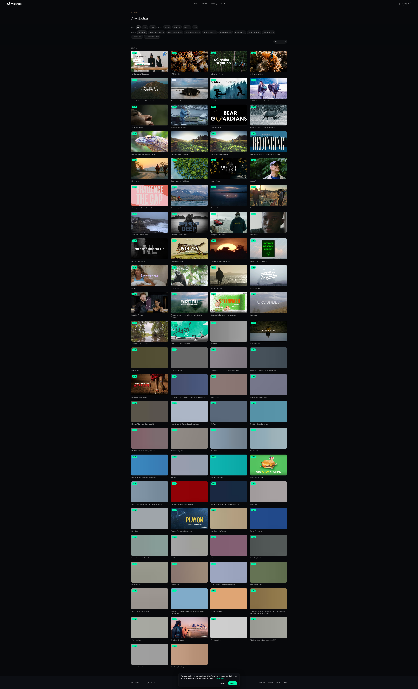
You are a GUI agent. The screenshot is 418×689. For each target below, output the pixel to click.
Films (145, 27)
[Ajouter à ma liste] (165, 53)
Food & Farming (269, 32)
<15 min (167, 27)
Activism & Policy (225, 32)
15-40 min (177, 27)
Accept (232, 683)
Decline (222, 683)
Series (153, 27)
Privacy (277, 683)
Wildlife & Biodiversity (156, 32)
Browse (204, 4)
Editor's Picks (137, 37)
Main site (262, 683)
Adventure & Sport (210, 32)
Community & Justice (193, 32)
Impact (222, 4)
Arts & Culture (239, 32)
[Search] (399, 4)
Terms (284, 683)
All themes (142, 32)
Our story (213, 4)
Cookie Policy (219, 678)
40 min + (186, 27)
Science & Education (152, 37)
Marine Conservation (175, 32)
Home (196, 4)
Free (195, 27)
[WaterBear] (14, 3)
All (138, 27)
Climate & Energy (254, 32)
